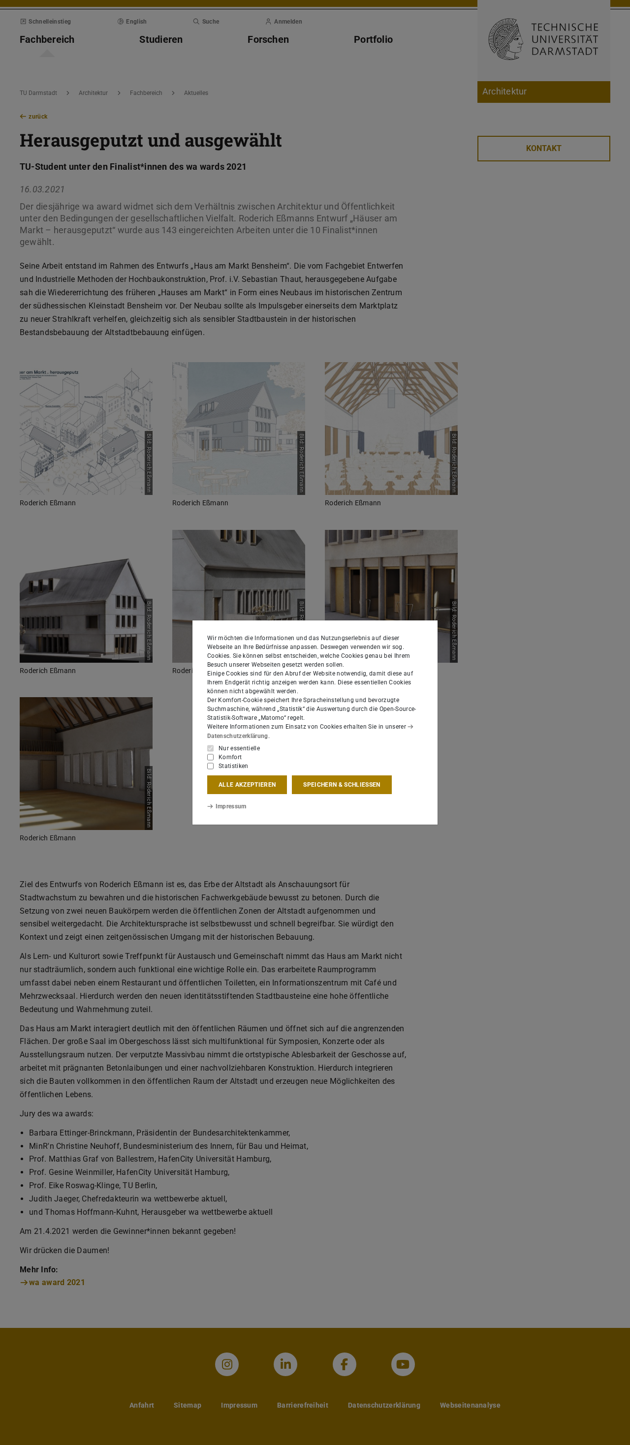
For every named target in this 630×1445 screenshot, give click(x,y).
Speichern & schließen (341, 784)
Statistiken (234, 766)
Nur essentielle (239, 748)
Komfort (230, 757)
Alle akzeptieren (247, 784)
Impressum (231, 806)
